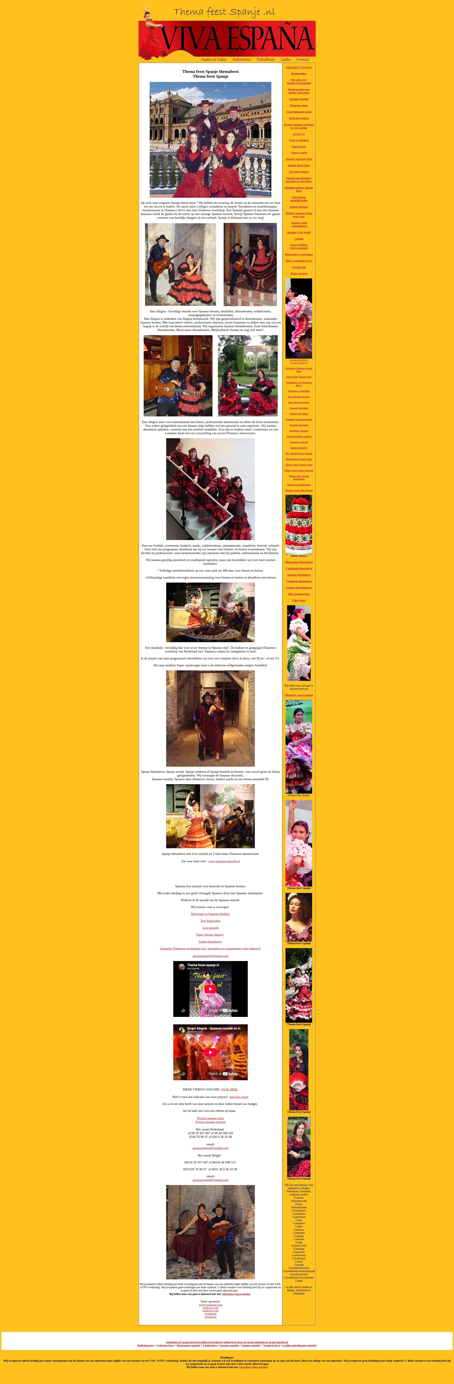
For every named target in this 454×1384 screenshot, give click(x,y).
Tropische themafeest (299, 581)
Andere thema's (298, 206)
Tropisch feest (271, 1345)
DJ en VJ (298, 134)
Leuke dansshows (210, 941)
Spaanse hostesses (299, 425)
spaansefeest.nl (191, 1342)
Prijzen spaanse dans (210, 1118)
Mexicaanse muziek (189, 1345)
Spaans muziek (251, 1345)
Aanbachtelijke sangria (298, 436)
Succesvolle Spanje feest (299, 377)
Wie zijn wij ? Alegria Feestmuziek (299, 81)
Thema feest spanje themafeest (299, 477)
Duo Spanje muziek (298, 402)
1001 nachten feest (299, 594)
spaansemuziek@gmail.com (211, 956)
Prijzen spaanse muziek (210, 1122)
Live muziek (211, 927)
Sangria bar (299, 146)
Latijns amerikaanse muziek (299, 1345)
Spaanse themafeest (299, 574)
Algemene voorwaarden (236, 1294)
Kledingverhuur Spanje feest (299, 189)
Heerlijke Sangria (298, 431)
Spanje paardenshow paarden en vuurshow (299, 180)
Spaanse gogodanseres (299, 484)
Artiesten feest (165, 1345)
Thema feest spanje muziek (298, 470)
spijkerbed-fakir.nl (211, 1342)
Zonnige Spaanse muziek (299, 419)
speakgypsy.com (211, 1310)
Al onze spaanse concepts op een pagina (299, 126)
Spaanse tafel (299, 222)
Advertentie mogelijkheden (299, 199)
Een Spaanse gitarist (299, 396)
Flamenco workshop (299, 391)
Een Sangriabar (210, 921)
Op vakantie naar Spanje (298, 453)
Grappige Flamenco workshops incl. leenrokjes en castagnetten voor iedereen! (210, 948)
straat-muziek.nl (278, 1342)
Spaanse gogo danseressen (299, 490)
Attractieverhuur (299, 171)
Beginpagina (298, 73)
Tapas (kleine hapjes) (210, 934)
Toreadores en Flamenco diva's (299, 384)
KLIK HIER (229, 1089)
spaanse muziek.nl (299, 360)
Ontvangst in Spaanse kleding (210, 914)
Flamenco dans (299, 105)
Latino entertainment (299, 587)
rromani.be (210, 1316)
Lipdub (298, 238)
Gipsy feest (298, 600)
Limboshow (209, 1345)
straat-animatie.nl (257, 1342)
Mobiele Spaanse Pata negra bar (299, 215)
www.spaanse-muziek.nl (224, 861)
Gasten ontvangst (299, 414)
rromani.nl (210, 1313)
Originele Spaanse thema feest (299, 370)
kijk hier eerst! (239, 1097)
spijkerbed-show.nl (234, 1342)
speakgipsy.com (210, 1308)
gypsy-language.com (210, 1304)
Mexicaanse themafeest (299, 562)
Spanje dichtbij (298, 448)
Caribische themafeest (299, 568)
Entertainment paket (298, 111)
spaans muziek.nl (298, 362)
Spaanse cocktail (299, 442)
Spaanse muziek (299, 99)
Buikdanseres (145, 1345)
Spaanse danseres (299, 408)
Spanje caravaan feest (299, 158)
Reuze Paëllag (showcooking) (299, 246)
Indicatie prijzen (299, 118)
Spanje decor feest (299, 165)
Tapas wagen (299, 152)
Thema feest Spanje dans (299, 459)
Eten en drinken (299, 140)
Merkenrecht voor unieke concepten (299, 91)
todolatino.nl (173, 1342)
